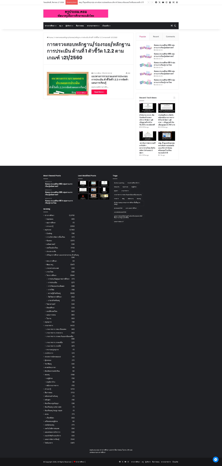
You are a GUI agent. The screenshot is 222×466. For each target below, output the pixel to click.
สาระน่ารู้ (49, 226)
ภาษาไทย (49, 272)
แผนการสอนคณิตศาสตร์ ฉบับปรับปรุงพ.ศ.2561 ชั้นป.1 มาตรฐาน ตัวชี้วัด (128, 216)
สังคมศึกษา (50, 308)
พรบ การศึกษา (51, 261)
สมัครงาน (131, 198)
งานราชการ (49, 325)
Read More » (99, 92)
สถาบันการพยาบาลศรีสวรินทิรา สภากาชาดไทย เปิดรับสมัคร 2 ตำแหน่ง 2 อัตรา (147, 148)
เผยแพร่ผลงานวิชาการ (52, 432)
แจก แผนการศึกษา (131, 208)
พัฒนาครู (49, 264)
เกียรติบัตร (50, 418)
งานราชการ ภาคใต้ (53, 346)
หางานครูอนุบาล (52, 350)
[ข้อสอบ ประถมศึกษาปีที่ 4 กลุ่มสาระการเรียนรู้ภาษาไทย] (145, 64)
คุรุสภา (116, 191)
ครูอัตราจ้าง (50, 382)
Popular (143, 36)
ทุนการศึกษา (51, 223)
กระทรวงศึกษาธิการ (133, 183)
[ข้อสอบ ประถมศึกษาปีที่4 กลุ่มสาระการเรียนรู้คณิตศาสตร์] (145, 73)
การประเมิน (52, 282)
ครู (60, 26)
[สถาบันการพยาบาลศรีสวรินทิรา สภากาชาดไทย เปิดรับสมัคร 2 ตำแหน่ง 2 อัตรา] (147, 136)
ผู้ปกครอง (48, 360)
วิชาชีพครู (48, 364)
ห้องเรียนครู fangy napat (53, 410)
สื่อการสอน (80, 26)
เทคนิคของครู (49, 425)
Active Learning (119, 183)
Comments (170, 36)
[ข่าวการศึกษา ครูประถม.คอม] (75, 13)
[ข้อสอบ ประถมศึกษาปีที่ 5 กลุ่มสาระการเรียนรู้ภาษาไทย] (145, 82)
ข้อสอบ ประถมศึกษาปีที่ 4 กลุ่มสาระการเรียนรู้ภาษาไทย (164, 63)
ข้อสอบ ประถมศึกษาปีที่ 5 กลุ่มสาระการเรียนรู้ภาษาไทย (164, 81)
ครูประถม (48, 230)
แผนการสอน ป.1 (119, 221)
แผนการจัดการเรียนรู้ (52, 439)
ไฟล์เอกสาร (49, 443)
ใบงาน (48, 318)
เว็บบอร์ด (105, 26)
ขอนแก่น (116, 187)
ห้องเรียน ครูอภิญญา (52, 403)
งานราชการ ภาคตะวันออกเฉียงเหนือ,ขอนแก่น (128, 195)
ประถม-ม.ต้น (51, 251)
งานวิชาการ (49, 353)
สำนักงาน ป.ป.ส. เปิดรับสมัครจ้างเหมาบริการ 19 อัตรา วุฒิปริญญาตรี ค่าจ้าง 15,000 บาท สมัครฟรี (147, 120)
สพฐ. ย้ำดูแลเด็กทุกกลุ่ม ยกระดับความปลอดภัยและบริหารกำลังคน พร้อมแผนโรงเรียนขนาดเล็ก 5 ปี (111, 2)
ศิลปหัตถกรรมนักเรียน (52, 371)
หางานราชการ (92, 26)
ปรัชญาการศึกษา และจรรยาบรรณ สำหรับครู (62, 255)
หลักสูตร (47, 400)
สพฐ (123, 198)
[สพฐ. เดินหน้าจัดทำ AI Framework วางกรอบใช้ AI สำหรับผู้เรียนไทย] (94, 196)
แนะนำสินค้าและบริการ (53, 436)
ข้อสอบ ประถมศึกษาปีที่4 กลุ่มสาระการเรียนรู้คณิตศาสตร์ (164, 72)
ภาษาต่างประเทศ (52, 268)
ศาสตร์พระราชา (50, 367)
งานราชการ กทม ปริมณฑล (56, 329)
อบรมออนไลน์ (118, 208)
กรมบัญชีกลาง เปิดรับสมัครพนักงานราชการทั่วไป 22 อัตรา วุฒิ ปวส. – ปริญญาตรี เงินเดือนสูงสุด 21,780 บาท (166, 120)
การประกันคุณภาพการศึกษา (58, 279)
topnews (49, 219)
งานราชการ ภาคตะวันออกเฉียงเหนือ (59, 336)
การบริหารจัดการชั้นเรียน (55, 237)
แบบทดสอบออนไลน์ (120, 212)
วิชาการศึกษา (51, 275)
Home (50, 37)
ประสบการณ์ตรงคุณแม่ (53, 357)
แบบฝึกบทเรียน (51, 311)
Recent (156, 36)
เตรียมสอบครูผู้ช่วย (51, 421)
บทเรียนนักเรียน (52, 248)
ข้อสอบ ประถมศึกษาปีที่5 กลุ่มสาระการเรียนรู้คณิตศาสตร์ (164, 55)
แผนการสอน (51, 315)
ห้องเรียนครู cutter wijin (53, 407)
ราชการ (116, 198)
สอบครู (47, 375)
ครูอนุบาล (48, 322)
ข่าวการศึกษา (50, 26)
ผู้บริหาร (68, 26)
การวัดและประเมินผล (56, 286)
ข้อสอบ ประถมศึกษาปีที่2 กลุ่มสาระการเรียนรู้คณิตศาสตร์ (164, 46)
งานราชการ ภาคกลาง (54, 333)
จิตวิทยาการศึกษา (55, 297)
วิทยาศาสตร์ (50, 304)
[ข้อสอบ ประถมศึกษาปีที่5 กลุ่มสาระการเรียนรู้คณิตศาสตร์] (145, 56)
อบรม (47, 414)
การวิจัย (51, 290)
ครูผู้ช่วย (49, 378)
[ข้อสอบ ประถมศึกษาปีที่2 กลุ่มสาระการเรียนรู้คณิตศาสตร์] (145, 47)
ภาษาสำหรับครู (54, 300)
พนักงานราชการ (52, 385)
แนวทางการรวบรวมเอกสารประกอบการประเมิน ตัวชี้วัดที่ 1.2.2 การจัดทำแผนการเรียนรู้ (109, 79)
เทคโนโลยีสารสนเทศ (52, 428)
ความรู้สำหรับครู (54, 293)
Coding (49, 233)
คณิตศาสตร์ (50, 244)
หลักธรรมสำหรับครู (51, 396)
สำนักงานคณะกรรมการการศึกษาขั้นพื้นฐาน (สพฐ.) (127, 203)
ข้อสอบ (49, 241)
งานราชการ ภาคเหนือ (54, 342)
